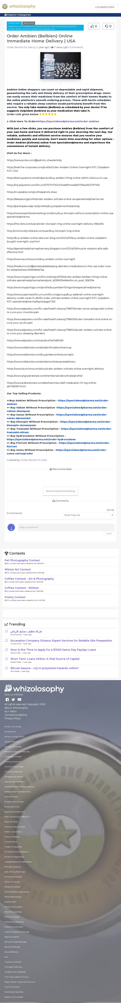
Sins (6, 957)
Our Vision (10, 711)
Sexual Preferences (12, 947)
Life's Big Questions (12, 867)
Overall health (14, 23)
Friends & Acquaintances (14, 827)
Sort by (110, 510)
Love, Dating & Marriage (14, 872)
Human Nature (10, 842)
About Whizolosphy (16, 707)
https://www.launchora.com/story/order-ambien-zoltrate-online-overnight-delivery (55, 368)
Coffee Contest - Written (22, 588)
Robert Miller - (16, 662)
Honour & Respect (12, 837)
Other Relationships (12, 897)
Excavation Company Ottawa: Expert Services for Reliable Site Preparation (61, 640)
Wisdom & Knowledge (13, 997)
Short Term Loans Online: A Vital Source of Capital (44, 659)
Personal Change (11, 917)
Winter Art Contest (18, 569)
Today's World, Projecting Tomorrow (19, 982)
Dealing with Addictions (14, 782)
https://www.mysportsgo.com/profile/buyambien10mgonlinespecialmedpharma (53, 287)
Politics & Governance (13, 927)
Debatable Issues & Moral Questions (19, 787)
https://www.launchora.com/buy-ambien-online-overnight (41, 259)
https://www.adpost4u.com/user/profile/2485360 (35, 340)
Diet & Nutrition (11, 797)
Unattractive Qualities (13, 992)
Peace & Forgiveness (12, 912)
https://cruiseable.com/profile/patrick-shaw (32, 192)
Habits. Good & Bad (12, 832)
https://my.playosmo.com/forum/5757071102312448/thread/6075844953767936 (53, 185)
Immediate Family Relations (16, 852)
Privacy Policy (12, 718)
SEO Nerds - (15, 671)
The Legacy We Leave (13, 967)
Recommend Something (60, 491)
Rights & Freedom (12, 937)
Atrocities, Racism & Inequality (17, 751)
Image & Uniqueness (13, 847)
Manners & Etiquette (13, 877)
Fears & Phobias (11, 822)
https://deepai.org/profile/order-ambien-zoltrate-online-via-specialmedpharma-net (55, 199)
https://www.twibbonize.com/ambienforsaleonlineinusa (39, 347)
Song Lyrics (29, 23)
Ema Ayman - (16, 634)
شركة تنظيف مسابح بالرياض (26, 631)
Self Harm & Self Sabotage (15, 942)
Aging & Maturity (11, 741)
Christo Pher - (16, 644)
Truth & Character (12, 987)
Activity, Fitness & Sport (14, 736)
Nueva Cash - (16, 653)
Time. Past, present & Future (16, 977)
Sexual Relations (11, 952)
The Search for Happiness (15, 972)
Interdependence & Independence (18, 862)
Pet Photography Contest (22, 560)
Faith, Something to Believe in (17, 817)
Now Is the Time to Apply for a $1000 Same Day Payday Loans (53, 649)
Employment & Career (14, 802)
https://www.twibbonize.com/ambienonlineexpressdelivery (41, 361)
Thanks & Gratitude (12, 962)
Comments (75, 47)
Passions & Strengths (13, 907)
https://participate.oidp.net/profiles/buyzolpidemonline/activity (43, 206)
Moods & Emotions (12, 887)
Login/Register (104, 7)
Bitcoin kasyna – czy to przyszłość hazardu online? (44, 668)
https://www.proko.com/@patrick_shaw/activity (34, 160)
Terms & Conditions (15, 715)
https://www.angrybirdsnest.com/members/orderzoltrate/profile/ (45, 375)
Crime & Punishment (13, 772)
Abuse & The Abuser (12, 726)
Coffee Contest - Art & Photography (29, 578)
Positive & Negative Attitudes (16, 932)
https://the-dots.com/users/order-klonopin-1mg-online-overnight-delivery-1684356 (55, 223)
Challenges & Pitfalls (13, 756)
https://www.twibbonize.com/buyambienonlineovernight (40, 354)
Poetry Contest (15, 597)
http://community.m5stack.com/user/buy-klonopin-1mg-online (43, 231)
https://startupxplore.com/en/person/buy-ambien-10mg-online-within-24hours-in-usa (57, 178)
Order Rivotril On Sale (20, 47)
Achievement (10, 731)
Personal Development (14, 922)
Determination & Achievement (17, 792)
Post (109, 533)
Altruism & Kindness (12, 746)
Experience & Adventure (14, 812)
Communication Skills (13, 767)
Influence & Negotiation (14, 857)
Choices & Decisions (12, 761)
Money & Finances (12, 882)
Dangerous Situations (13, 777)
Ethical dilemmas (11, 807)
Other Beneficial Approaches (16, 892)
